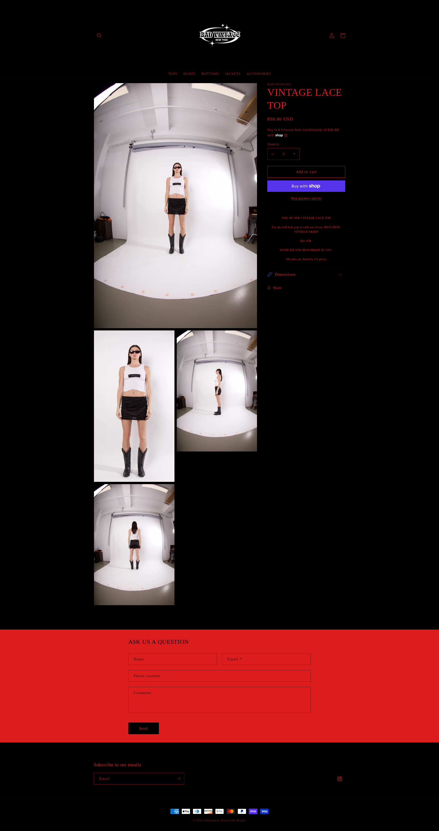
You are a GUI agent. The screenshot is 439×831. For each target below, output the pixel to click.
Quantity (273, 144)
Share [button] (277, 288)
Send (143, 728)
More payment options (306, 198)
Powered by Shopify (233, 820)
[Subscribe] (178, 779)
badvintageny (212, 820)
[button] (99, 35)
